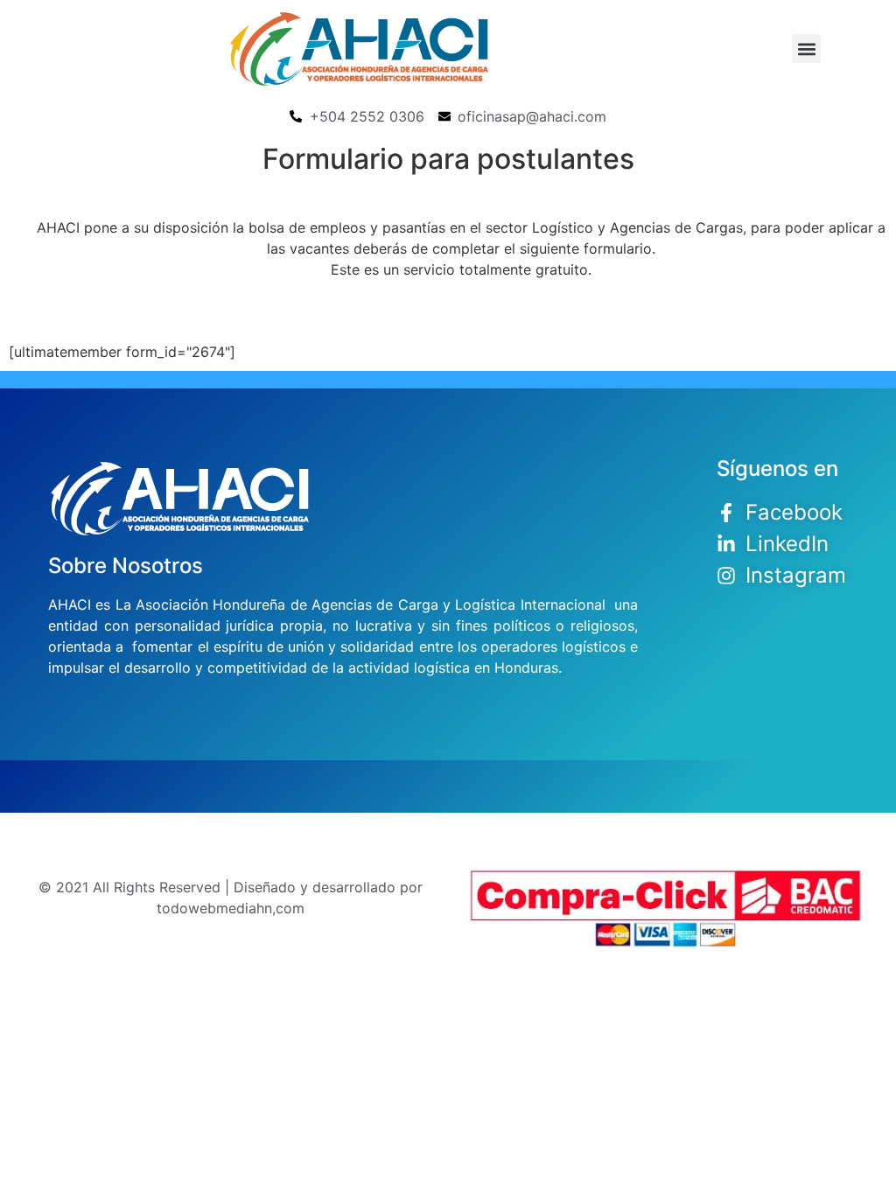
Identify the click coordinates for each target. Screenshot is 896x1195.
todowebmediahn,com (230, 908)
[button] (806, 48)
